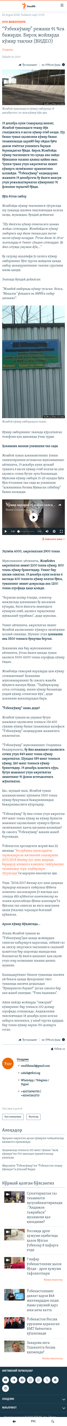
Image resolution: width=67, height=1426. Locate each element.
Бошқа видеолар (53, 1279)
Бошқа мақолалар (52, 1358)
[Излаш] (52, 1421)
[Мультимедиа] (14, 1421)
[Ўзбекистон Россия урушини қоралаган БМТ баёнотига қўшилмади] (14, 1323)
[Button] (28, 65)
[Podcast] (5, 1388)
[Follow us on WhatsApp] (38, 1380)
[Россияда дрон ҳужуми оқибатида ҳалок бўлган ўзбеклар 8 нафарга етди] (14, 1234)
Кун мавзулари (14, 22)
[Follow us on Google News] (55, 1380)
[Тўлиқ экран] (61, 531)
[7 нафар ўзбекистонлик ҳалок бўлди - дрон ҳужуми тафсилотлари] (14, 1263)
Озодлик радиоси (25, 509)
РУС (33, 1421)
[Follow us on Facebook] (22, 1380)
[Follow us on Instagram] (30, 1380)
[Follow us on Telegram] (13, 1380)
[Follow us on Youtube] (5, 1380)
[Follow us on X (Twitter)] (46, 1380)
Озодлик (7, 49)
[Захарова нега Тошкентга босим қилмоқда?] (14, 1346)
